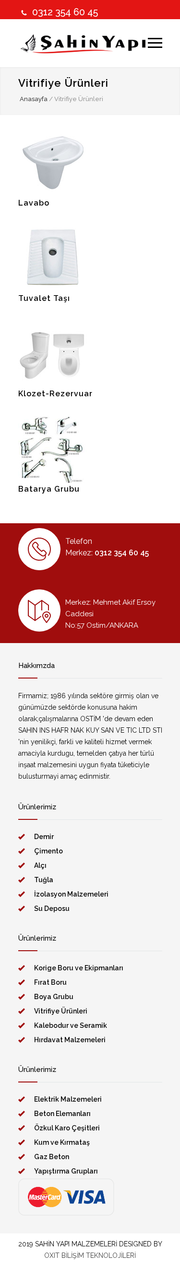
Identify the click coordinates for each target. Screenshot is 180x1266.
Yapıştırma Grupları (66, 1171)
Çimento (48, 851)
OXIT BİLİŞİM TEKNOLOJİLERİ (90, 1255)
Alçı (40, 865)
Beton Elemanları (62, 1113)
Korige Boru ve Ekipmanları (78, 968)
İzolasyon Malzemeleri (71, 894)
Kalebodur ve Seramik (70, 1025)
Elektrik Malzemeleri (68, 1099)
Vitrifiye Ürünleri (60, 1011)
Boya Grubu (53, 997)
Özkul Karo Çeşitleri (67, 1128)
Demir (44, 836)
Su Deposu (52, 908)
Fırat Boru (50, 982)
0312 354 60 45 (65, 12)
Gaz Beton (51, 1157)
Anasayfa (34, 99)
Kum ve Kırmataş (62, 1142)
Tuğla (43, 880)
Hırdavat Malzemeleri (70, 1040)
